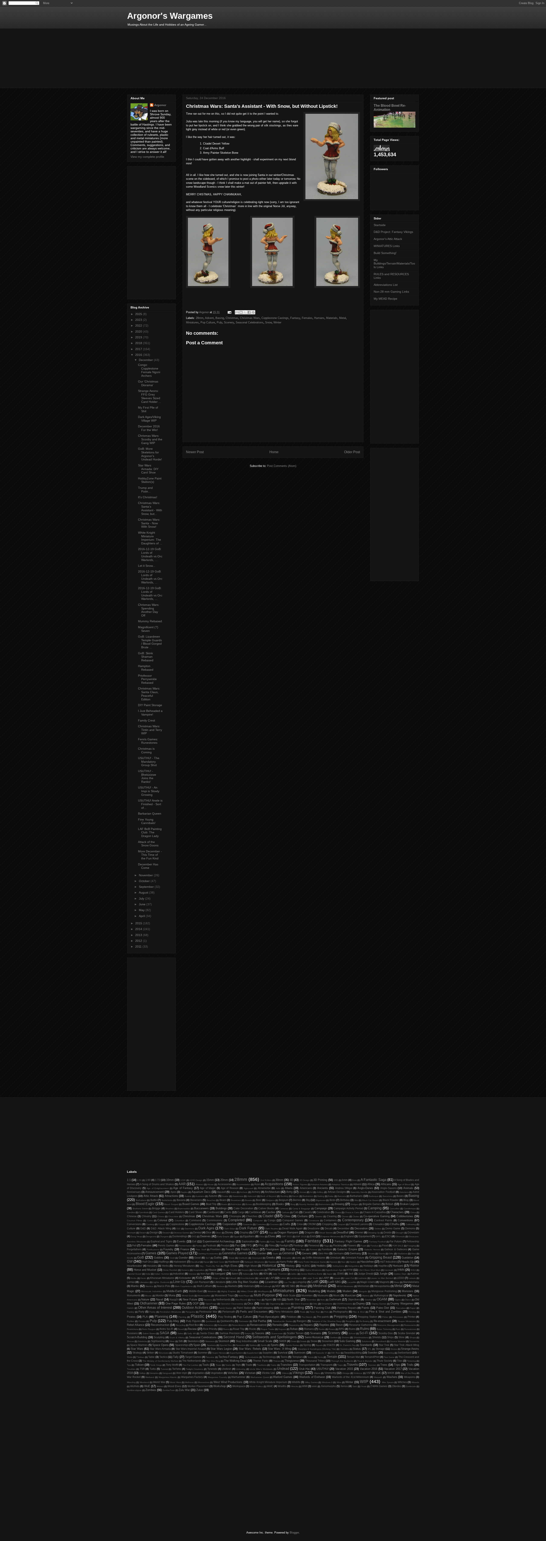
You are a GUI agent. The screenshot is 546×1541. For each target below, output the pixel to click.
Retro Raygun (149, 1329)
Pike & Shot (359, 1312)
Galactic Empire (347, 1249)
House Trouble (230, 1270)
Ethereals (400, 1236)
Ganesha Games (235, 1253)
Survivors (300, 1352)
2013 (139, 935)
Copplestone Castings (275, 318)
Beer (258, 1200)
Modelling (314, 1291)
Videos (285, 1373)
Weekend (144, 1382)
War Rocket (134, 1377)
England (349, 1236)
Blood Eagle (145, 1204)
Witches (402, 1382)
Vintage (346, 1373)
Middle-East (196, 1291)
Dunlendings (179, 1236)
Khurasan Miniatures (162, 1278)
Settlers (334, 1337)
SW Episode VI (319, 1353)
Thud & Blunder (365, 1361)
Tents (320, 1357)
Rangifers (350, 1321)
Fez (237, 1245)
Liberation (144, 1282)
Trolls (410, 1364)
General (288, 1253)
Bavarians (196, 1200)
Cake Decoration (243, 1208)
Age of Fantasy (183, 1188)
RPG (341, 1329)
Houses (245, 1270)
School (352, 1333)
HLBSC (306, 1265)
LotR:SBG (334, 1282)
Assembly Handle (358, 1192)
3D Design (304, 1180)
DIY (256, 1232)
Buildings (221, 1208)
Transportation (307, 1364)
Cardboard (213, 1212)
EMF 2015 (287, 1236)
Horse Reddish (170, 1270)
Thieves (277, 1361)
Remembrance (239, 1325)
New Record (241, 1300)
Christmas (232, 318)
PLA (145, 1316)
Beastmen (236, 1200)
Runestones (410, 1329)
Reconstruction (160, 1324)
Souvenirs (414, 1341)
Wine (339, 1382)
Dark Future (248, 1228)
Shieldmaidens (361, 1337)
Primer (385, 1317)
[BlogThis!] (241, 312)
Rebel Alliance (135, 1324)
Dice (208, 1232)
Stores (394, 1349)
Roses (332, 1329)
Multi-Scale (289, 1295)
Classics (318, 1216)
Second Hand (233, 1337)
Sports (275, 1345)
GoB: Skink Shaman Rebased (145, 656)
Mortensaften (204, 1295)
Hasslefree (367, 1261)
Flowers (351, 1245)
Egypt (236, 1236)
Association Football (383, 1191)
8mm (354, 1180)
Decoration (361, 1228)
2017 (139, 349)
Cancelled (394, 1208)
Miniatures (192, 322)
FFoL (261, 1245)
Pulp (219, 322)
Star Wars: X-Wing (279, 1348)
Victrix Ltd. (268, 1372)
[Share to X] (245, 312)
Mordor (160, 1295)
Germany (355, 1253)
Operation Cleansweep (232, 1304)
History (290, 1265)
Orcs (250, 1303)
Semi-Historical (314, 1337)
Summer (203, 1352)
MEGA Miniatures (345, 1286)
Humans (319, 318)
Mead (303, 1286)
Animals (408, 1188)
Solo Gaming (347, 1341)
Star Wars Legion (221, 1348)
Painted (283, 1308)
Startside (380, 225)
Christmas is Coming (146, 750)
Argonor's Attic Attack (388, 239)
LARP (325, 1278)
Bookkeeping (263, 1204)
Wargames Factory (192, 1377)
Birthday (345, 1200)
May (142, 910)
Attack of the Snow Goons (148, 843)
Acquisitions (274, 1184)
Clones (345, 1216)
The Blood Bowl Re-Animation (390, 107)
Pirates (131, 1316)
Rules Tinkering (384, 1329)
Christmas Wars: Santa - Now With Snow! (149, 523)
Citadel (268, 1216)
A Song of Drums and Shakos (157, 1184)
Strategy (137, 1352)
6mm (345, 1180)
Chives (160, 1216)
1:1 (129, 1180)
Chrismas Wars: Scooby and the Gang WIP (150, 439)
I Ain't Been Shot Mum (370, 1270)
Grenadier (287, 1258)
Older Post (352, 452)
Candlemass (410, 1208)
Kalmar (415, 1273)
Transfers (286, 1364)
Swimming (389, 1353)
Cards (227, 1212)
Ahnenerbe (264, 1188)
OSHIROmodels (344, 1304)
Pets (326, 1312)
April (142, 916)
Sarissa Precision (229, 1333)
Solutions (366, 1341)
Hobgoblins (353, 1266)
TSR (142, 1368)
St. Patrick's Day (348, 1345)
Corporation (229, 1224)
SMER (282, 1341)
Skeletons (193, 1341)
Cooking (150, 1224)
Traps (340, 1365)
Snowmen (327, 1341)
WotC (270, 1386)
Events (181, 1241)
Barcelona (388, 1196)
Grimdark (335, 1257)
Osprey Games (379, 1304)
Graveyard (257, 1258)
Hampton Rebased (145, 667)
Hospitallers (199, 1270)
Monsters (407, 1291)
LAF (271, 1278)
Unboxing (240, 1369)
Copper (162, 1224)
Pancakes (401, 1308)
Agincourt (248, 1188)
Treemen (372, 1365)
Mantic (135, 1286)
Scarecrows (277, 1333)
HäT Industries (388, 1261)
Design (154, 1232)
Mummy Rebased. (150, 621)
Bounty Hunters (307, 1204)
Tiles (399, 1360)
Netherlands (223, 1299)
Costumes (261, 1224)
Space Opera (160, 1345)
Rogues (282, 1329)
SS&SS (331, 1345)
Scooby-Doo (385, 1333)
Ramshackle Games (283, 1321)
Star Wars (137, 1348)
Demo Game (392, 1228)
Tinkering (411, 1361)
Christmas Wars (250, 318)
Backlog (284, 1196)
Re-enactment (382, 1321)
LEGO (400, 1278)
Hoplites (383, 1265)
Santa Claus (207, 1333)
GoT (208, 1258)
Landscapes (296, 1278)
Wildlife (296, 1382)
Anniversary (134, 1191)
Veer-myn (181, 1373)
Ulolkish (226, 1368)
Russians (132, 1333)
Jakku (294, 1274)
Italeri (235, 1273)
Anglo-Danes (365, 1188)
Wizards (415, 1382)
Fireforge (298, 1245)
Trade (248, 1364)
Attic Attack (151, 1196)
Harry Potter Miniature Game (312, 1262)
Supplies (268, 1352)
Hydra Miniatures (313, 1270)
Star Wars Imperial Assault (191, 1348)
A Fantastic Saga (373, 1180)
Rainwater (244, 1321)
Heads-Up (407, 1261)
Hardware (234, 1261)
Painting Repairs (347, 1307)
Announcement (154, 1191)
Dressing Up (374, 1232)
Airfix (278, 1188)
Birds (332, 1200)
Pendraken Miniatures (171, 1312)
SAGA (164, 1333)
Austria (187, 1196)
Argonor (160, 105)
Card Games (158, 1212)
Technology (269, 1356)
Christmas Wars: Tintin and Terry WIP (150, 729)
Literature (219, 1282)
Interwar (192, 1274)
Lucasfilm (351, 1282)
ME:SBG (290, 1286)
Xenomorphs (328, 1386)
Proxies (142, 1321)
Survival (282, 1352)
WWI (304, 1386)
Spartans (211, 1345)
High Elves (231, 1265)
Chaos (338, 1212)
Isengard (220, 1273)
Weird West (175, 1382)
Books (280, 1204)
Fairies (263, 1241)
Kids (199, 1278)
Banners (342, 1196)
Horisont (398, 1265)
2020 (139, 331)
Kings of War (218, 1278)
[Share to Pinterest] (253, 312)
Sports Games (292, 1345)
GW (130, 1261)
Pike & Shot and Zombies (385, 1311)
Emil (312, 1236)
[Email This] (237, 312)
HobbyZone (338, 1266)
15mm (210, 1180)
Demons (410, 1228)
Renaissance (258, 1324)
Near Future (190, 1299)
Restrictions (132, 1329)
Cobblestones (404, 1216)
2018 (139, 343)
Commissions (214, 1220)
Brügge (156, 1208)
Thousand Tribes (315, 1360)
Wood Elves (174, 1386)
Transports (326, 1364)
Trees (383, 1364)
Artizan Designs (337, 1191)
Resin (339, 1324)
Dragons (310, 1232)
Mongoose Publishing (384, 1291)
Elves (271, 1236)
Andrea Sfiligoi (343, 1188)
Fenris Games (166, 1245)
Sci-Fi (363, 1333)
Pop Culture (207, 322)
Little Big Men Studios (244, 1282)
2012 (139, 940)
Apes (173, 1191)
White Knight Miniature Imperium (268, 1382)
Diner (218, 1232)
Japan (330, 1274)
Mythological (381, 1295)
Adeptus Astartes (319, 1184)
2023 (139, 319)
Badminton (308, 1196)
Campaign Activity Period (348, 1208)
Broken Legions (409, 1204)
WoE (147, 1386)
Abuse (210, 1184)
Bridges (355, 1204)
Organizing (275, 1304)
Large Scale (312, 1278)
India (147, 1274)
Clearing (332, 1216)
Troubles (131, 1369)
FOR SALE (397, 1245)
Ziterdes (396, 1386)
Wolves (160, 1386)
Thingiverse (292, 1360)
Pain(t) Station (225, 1308)
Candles (131, 1212)
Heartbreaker (134, 1265)
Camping (375, 1208)
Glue (413, 1253)
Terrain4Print (371, 1356)
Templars (297, 1356)
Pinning (412, 1312)
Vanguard (167, 1373)
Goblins (158, 1257)
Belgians (270, 1200)
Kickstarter (185, 1278)
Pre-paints (323, 1316)
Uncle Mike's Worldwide (261, 1369)
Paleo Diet (382, 1307)
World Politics (256, 1386)
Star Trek (384, 1345)
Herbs (165, 1265)
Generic (307, 1253)
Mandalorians (411, 1282)
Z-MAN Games (378, 1386)
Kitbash (233, 1278)
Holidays (368, 1265)
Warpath (378, 1377)
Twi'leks (176, 1368)
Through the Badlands (342, 1361)
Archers (243, 1192)
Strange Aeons (410, 1348)
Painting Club (322, 1307)
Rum (398, 1329)
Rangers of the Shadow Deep (327, 1321)
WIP (364, 1381)
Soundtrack (380, 1341)
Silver (172, 1341)
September (147, 886)
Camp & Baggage (301, 1208)
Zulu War (184, 1390)
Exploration (248, 1241)
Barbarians (356, 1196)
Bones (248, 1204)
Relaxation (223, 1325)
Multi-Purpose (264, 1295)
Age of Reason (230, 1188)
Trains (273, 1365)
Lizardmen (271, 1282)
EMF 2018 (301, 1236)
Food (385, 1245)
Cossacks (247, 1224)
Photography (340, 1311)
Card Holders (176, 1212)
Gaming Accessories (208, 1253)
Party (141, 1311)
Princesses (398, 1317)
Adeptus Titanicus (340, 1184)
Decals (329, 1228)
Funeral (313, 1249)
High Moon (250, 1265)
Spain (196, 1345)
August (144, 892)
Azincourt (252, 1196)
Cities (286, 1216)
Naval (159, 1299)
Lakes (283, 1278)
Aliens (289, 1188)
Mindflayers (263, 1291)
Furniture (327, 1249)
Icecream (388, 1270)
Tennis (310, 1357)
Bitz (356, 1200)
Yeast (363, 1386)
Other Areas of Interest (155, 1307)
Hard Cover (218, 1262)
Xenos (344, 1386)
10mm (170, 1180)
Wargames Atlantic (167, 1377)
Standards (366, 1345)
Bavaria (181, 1200)
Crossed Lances (358, 1224)
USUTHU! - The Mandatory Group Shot (148, 761)
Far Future (396, 1241)
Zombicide (411, 1386)
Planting (182, 1317)
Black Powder (391, 1200)
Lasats (337, 1278)
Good (197, 1257)
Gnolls (130, 1258)
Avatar (225, 1196)
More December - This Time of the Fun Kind (150, 855)
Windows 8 (327, 1382)
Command (195, 1220)
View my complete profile (147, 156)
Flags (326, 1245)
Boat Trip (211, 1204)
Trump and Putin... (145, 489)
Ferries (199, 1245)
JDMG (340, 1273)
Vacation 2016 (369, 1368)
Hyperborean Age (334, 1270)
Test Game (389, 1357)
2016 (139, 354)
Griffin (298, 1258)
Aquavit (221, 1191)
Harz (343, 1262)
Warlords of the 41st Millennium (350, 1377)
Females (307, 318)
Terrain (332, 1356)
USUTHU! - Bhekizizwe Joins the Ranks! (147, 776)
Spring (307, 1345)
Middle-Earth (174, 1291)
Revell (181, 1329)
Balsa (331, 1196)
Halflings (164, 1261)
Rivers (226, 1329)
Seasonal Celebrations (249, 322)
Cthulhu (394, 1224)
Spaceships (182, 1345)
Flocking (338, 1245)
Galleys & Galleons (395, 1249)
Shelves (346, 1337)
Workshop (219, 1386)
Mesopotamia (382, 1286)
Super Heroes (219, 1353)
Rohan (294, 1329)
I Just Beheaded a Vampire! (150, 712)
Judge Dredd (365, 1273)
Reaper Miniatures (407, 1321)
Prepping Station (367, 1316)
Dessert (166, 1232)
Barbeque (374, 1196)
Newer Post (195, 452)
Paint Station (244, 1307)
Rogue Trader (267, 1329)
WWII (314, 1386)
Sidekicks (142, 1341)
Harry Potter (286, 1261)
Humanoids (258, 1270)
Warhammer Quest (259, 1377)
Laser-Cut (349, 1278)
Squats (319, 1345)
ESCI (388, 1236)
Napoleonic (400, 1295)
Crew (300, 1224)
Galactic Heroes (372, 1249)
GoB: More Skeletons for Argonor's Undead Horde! (150, 454)
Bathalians (141, 1200)
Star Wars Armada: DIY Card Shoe (148, 469)
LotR (315, 1282)
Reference (208, 1325)
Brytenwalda (184, 1208)
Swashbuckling (353, 1352)
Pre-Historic (307, 1317)
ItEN (265, 1273)
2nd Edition (266, 1180)
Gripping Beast (380, 1257)
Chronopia (235, 1216)
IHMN (400, 1269)
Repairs (308, 1324)
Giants (382, 1253)
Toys (238, 1364)
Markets (232, 1286)
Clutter (356, 1216)
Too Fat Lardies (191, 1365)
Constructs (314, 1220)
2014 (139, 929)
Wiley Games (311, 1382)
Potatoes (291, 1316)
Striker (150, 1352)
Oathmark (335, 1299)
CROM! (311, 1224)
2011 (138, 946)
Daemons (189, 1228)
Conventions (405, 1220)
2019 (139, 337)
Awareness (237, 1196)
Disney (229, 1232)
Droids (387, 1232)
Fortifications (153, 1249)
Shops (413, 1337)
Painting (297, 1307)
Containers (330, 1220)
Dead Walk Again (292, 1228)
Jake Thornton (280, 1274)
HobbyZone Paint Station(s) (149, 480)
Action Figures (300, 1184)
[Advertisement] (255, 58)
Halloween (180, 1261)
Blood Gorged (171, 1204)
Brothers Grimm (140, 1208)
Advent (209, 318)
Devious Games (181, 1232)
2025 (139, 314)
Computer (258, 1220)
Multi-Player (244, 1295)
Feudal (225, 1245)
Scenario (315, 1333)
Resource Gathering (361, 1324)
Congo (272, 1220)
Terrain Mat (353, 1356)
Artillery (320, 1192)
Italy (256, 1273)
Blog (406, 1200)
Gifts (391, 1253)
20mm (224, 1180)
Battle (153, 1200)
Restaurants (410, 1325)
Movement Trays (224, 1295)
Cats (296, 1212)
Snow (268, 322)
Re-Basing (364, 1321)
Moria (171, 1295)
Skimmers (210, 1341)
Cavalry (307, 1212)
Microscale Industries (151, 1291)
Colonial (162, 1220)
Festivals (211, 1245)
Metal (342, 318)
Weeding (131, 1382)
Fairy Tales (275, 1241)
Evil (194, 1241)
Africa (371, 1184)
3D (291, 1180)
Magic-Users (367, 1282)
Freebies (215, 1249)
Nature (145, 1299)
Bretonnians (325, 1204)
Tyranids (212, 1368)
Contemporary (353, 1220)
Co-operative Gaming (376, 1216)
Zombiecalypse (134, 1390)
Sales (180, 1333)
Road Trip (238, 1329)
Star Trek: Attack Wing (406, 1345)
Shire (401, 1337)
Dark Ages (206, 1228)
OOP (196, 1303)
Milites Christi (247, 1291)
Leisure (412, 1278)
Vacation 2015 (344, 1368)
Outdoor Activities (195, 1307)
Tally (176, 1356)
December (146, 360)
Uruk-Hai (304, 1368)
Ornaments (326, 1304)
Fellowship (413, 1241)
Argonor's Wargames (170, 15)
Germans (338, 1253)
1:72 (157, 1180)
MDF (278, 1286)
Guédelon (407, 1257)
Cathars (285, 1212)
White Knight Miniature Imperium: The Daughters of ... (150, 538)
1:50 (139, 1180)
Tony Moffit (172, 1364)
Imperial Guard (134, 1274)
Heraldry (152, 1265)
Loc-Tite (288, 1282)
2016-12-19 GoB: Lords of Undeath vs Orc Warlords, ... (150, 554)
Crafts (286, 1224)
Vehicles (233, 1372)
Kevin (143, 1278)
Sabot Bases (149, 1333)
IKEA (413, 1270)
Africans (386, 1184)
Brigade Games (372, 1204)
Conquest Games (292, 1220)
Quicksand (211, 1321)
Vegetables (198, 1373)
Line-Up (179, 1282)
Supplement (253, 1353)
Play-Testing (225, 1316)
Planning (161, 1316)
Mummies (307, 1295)
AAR (182, 1184)
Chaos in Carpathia (374, 1212)
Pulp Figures (193, 1321)
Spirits (264, 1345)
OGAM (382, 1299)
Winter (277, 322)
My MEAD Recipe (385, 298)
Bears (222, 1200)
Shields (376, 1337)
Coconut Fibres (134, 1220)
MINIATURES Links (387, 246)
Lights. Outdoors (161, 1282)
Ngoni (268, 1299)
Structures (164, 1353)
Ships (390, 1337)
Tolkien (139, 1364)
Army (289, 1191)
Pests (302, 1312)
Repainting (294, 1325)
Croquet (341, 1224)
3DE (336, 1180)
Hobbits (321, 1265)
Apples (184, 1192)
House (212, 1269)
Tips (129, 1365)
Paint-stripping (264, 1307)
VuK (378, 1372)
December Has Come (148, 866)
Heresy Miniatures (184, 1265)
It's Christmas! (147, 497)
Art (311, 1192)
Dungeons (151, 1236)
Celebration (323, 1212)
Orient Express (301, 1304)
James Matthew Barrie (312, 1274)
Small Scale (264, 1341)
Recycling (180, 1325)
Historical (269, 1265)
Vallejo (142, 1373)
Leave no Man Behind (382, 1278)
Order (263, 1304)
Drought (400, 1232)
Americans (306, 1188)
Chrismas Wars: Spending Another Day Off (148, 610)
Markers (220, 1286)
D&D (143, 1228)
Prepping (341, 1316)
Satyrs (248, 1333)
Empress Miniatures (330, 1236)
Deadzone (314, 1228)
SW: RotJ (335, 1353)
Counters (274, 1224)
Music (336, 1295)
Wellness (189, 1382)
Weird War (159, 1382)
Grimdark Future (355, 1257)
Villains (317, 1373)
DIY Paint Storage (150, 705)
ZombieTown (169, 1390)
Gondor (183, 1257)
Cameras (283, 1208)
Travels (352, 1364)
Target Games (193, 1356)
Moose (148, 1295)
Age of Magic (208, 1188)
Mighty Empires (228, 1291)
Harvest (333, 1262)
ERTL (378, 1236)
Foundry (168, 1249)
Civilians (302, 1216)
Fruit (288, 1249)
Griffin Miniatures (315, 1257)
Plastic (197, 1316)
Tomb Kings (156, 1365)
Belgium (283, 1200)
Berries (297, 1200)
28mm (199, 318)
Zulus (199, 1390)
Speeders (240, 1345)
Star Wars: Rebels (250, 1348)
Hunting (294, 1269)
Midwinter (212, 1291)
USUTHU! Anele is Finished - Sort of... (150, 804)
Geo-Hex (323, 1253)
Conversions (134, 1224)
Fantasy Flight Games (348, 1241)
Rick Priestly (210, 1329)
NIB (279, 1299)
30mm (279, 1180)
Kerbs (133, 1278)
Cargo (241, 1212)
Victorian (250, 1372)
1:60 (148, 1180)
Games (150, 1253)
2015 (139, 923)
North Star (293, 1299)
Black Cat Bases (370, 1200)
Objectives (354, 1299)
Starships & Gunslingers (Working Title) (317, 1349)
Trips (397, 1364)
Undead (283, 1368)
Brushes (170, 1208)
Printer (411, 1316)
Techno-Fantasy (228, 1356)
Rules (364, 1329)
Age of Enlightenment (158, 1188)
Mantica (149, 1286)
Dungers (164, 1236)
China (413, 1212)
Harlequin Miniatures (254, 1262)
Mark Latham (204, 1286)
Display (244, 1232)
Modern (347, 1291)
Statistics (344, 1349)
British (389, 1204)
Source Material (397, 1341)
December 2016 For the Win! (149, 428)
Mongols (363, 1291)
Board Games (190, 1204)
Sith (181, 1341)
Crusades (378, 1224)
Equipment (365, 1236)
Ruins (352, 1329)
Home (274, 452)
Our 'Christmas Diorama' (148, 383)
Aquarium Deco (201, 1191)
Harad (206, 1262)
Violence (358, 1373)
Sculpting (159, 1337)
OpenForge (211, 1304)
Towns (228, 1365)
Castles (270, 1212)
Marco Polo (163, 1286)
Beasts (248, 1200)
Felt (134, 1245)
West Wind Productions (228, 1382)
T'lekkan (140, 1357)
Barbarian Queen (149, 813)
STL (369, 1349)
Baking (320, 1196)
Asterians (404, 1192)
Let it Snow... (146, 565)
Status (357, 1348)
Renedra (277, 1324)
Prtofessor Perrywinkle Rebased (147, 679)
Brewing (339, 1204)
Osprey (360, 1303)
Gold (172, 1258)
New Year (256, 1300)
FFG (249, 1245)
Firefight (284, 1245)
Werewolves (203, 1382)
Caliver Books (266, 1208)
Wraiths (282, 1386)
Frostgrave (272, 1249)
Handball (195, 1262)
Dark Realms (271, 1228)
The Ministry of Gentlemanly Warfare (160, 1361)
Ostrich (130, 1308)
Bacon (295, 1196)
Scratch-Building (137, 1337)
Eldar (261, 1236)
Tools (205, 1364)
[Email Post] (229, 312)
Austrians (200, 1196)
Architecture (272, 1191)
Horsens (185, 1270)
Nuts (322, 1300)
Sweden (373, 1352)
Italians (246, 1274)
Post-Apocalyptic (269, 1316)
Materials (331, 318)
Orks (315, 1304)
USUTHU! (323, 1368)
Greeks (270, 1257)
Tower (218, 1365)
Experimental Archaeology (219, 1241)
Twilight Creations (194, 1369)
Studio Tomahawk (183, 1352)
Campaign (321, 1208)
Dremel (359, 1232)
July (142, 898)
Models (331, 1291)
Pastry (152, 1312)
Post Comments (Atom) (281, 465)
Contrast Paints (383, 1220)
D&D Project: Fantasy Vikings (393, 232)
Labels (262, 1278)
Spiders (253, 1345)
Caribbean (255, 1212)
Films (272, 1245)
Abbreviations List (386, 284)
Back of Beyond (268, 1196)
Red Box (194, 1324)
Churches (251, 1216)
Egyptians (249, 1236)
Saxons (259, 1333)
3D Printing (320, 1180)
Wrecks (294, 1386)
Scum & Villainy (177, 1337)
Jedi (351, 1273)
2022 (139, 325)
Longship (301, 1282)
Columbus (179, 1220)
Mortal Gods (188, 1295)
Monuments (134, 1295)
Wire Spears (388, 1382)
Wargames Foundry (217, 1377)
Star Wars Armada (160, 1348)
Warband (149, 1377)
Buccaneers (201, 1208)
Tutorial (164, 1369)
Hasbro (353, 1262)
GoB (140, 1257)
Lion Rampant (201, 1282)
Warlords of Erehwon (312, 1377)
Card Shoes (196, 1212)
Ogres (398, 1300)
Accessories (225, 1184)
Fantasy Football (377, 1241)
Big (308, 1200)
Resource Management (388, 1325)
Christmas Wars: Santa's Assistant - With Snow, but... (150, 508)
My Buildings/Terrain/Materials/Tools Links (394, 263)
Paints (365, 1307)
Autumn (213, 1196)
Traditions (262, 1365)
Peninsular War (208, 1311)
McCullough (266, 1286)
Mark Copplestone (184, 1286)
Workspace (238, 1386)
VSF (368, 1373)
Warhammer (238, 1377)
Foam (363, 1245)
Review (192, 1329)
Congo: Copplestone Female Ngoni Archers (149, 370)
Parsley (130, 1312)
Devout (197, 1232)
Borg (292, 1204)
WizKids (134, 1386)
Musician (350, 1295)
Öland (408, 1300)
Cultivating (411, 1224)
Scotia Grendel (406, 1333)
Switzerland (404, 1352)
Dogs (271, 1232)
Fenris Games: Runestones (148, 741)
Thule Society (384, 1360)
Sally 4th (191, 1333)
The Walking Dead (235, 1360)
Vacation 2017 (393, 1368)
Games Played (177, 1253)
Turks (153, 1368)
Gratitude (243, 1258)
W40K (390, 1373)
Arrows (302, 1192)
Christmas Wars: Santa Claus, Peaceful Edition (149, 694)
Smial (293, 1341)
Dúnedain (413, 1232)
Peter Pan (315, 1312)
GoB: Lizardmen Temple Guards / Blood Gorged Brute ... (150, 642)
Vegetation (217, 1373)
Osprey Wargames (401, 1303)
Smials (303, 1341)
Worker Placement (198, 1386)
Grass (231, 1258)
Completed (236, 1220)
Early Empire (223, 1236)
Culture (131, 1228)
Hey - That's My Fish (210, 1266)
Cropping (327, 1224)
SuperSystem (236, 1353)
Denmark (131, 1232)
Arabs (233, 1192)
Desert (142, 1232)
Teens (284, 1356)
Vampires (154, 1373)
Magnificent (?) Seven (148, 628)
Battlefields (167, 1200)
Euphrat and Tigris (161, 1241)
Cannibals (144, 1212)
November (146, 875)
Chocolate (173, 1216)
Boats (224, 1204)
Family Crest (146, 720)
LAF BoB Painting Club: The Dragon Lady (150, 832)
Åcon (257, 1184)
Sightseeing (158, 1341)
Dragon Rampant (287, 1232)
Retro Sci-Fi (166, 1329)
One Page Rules (176, 1303)
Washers (391, 1377)
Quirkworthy (227, 1321)
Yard (354, 1386)
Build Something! (385, 253)
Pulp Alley (173, 1321)
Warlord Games (282, 1377)
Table (151, 1356)
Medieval (320, 1286)
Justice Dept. (400, 1274)
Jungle (383, 1273)
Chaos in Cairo (352, 1212)
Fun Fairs (300, 1249)
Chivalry (146, 1216)
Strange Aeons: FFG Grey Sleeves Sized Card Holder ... (149, 396)
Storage (380, 1348)
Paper (413, 1308)
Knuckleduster (248, 1278)
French (230, 1249)
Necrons (208, 1300)
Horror (414, 1265)
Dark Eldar (229, 1228)
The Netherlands (192, 1360)
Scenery (229, 322)
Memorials (363, 1286)
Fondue (374, 1245)
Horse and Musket (145, 1269)
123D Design (196, 1180)
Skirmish (223, 1341)
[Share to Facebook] (249, 312)
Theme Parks (260, 1360)
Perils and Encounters (254, 1311)
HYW (350, 1269)
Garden (261, 1253)
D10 (178, 1228)
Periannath (228, 1311)
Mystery (366, 1295)
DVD (194, 1236)
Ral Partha (259, 1321)
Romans (309, 1329)
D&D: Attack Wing (161, 1228)
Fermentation (185, 1245)
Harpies (272, 1262)
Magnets (384, 1282)
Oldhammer (149, 1303)
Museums (323, 1295)
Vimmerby (330, 1373)
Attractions (171, 1196)
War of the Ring (408, 1373)
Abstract (199, 1184)
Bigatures (320, 1200)
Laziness (362, 1278)
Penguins (190, 1312)
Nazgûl (174, 1299)
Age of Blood (404, 1184)
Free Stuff (201, 1249)
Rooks (321, 1329)
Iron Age (205, 1273)
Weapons (409, 1377)
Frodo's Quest (249, 1249)
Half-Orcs (147, 1261)
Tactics (163, 1356)
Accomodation (243, 1184)
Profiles (130, 1321)
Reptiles (324, 1324)
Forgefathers (134, 1249)
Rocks (252, 1329)
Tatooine (210, 1357)
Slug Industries (244, 1341)
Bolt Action (236, 1204)
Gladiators (402, 1253)
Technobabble (252, 1357)
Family (290, 1241)
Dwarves (205, 1236)
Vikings (298, 1372)
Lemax (131, 1282)
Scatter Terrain (295, 1333)
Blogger (294, 1532)
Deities (378, 1228)
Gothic (218, 1257)
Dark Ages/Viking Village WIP (149, 418)
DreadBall (343, 1232)
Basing (219, 318)
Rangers (302, 1321)
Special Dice (226, 1345)
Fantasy (295, 318)
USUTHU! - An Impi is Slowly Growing (148, 791)
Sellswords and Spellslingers (274, 1337)
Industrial (178, 1273)
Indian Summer (161, 1274)
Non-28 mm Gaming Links (391, 291)
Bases (400, 1196)
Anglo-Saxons (388, 1188)
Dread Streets (326, 1232)
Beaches (211, 1200)
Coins (150, 1220)
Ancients (322, 1188)
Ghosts (371, 1253)
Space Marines (139, 1345)
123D (183, 1180)
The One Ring (213, 1361)
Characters (397, 1212)
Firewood (313, 1245)
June (142, 904)
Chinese (132, 1216)
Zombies (150, 1390)
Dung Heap (136, 1236)
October (145, 881)
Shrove (130, 1341)
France (184, 1249)
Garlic (275, 1253)
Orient (287, 1304)
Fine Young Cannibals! (146, 821)
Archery (255, 1191)
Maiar (396, 1282)
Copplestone (176, 1224)
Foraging (411, 1245)
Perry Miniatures (283, 1311)
